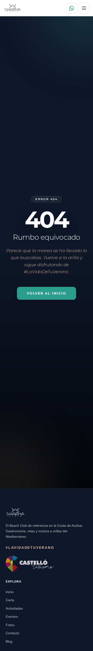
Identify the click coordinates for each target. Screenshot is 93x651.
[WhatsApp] (71, 8)
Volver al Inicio (47, 293)
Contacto (12, 633)
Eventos (12, 616)
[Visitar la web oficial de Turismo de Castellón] (29, 564)
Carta (10, 600)
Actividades (14, 608)
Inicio (10, 592)
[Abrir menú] (84, 8)
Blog (9, 641)
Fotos (10, 625)
